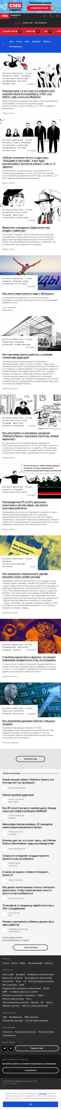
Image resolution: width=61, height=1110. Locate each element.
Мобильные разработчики (41, 974)
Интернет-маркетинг (13, 73)
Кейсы (16, 76)
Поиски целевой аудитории (18, 795)
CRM (21, 985)
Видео (41, 995)
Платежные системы (12, 1021)
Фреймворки (15, 1017)
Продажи (25, 76)
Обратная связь (46, 1032)
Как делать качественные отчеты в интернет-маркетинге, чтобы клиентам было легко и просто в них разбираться (29, 890)
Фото (28, 999)
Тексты (49, 1002)
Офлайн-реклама (11, 1006)
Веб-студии (8, 974)
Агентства (28, 23)
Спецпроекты (9, 1035)
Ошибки (17, 650)
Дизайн (34, 1002)
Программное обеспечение (38, 978)
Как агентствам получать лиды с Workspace (28, 293)
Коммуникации (22, 345)
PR (42, 1002)
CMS (4, 1017)
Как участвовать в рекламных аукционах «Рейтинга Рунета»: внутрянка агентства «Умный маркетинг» (30, 436)
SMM (4, 992)
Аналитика (7, 345)
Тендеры (6, 281)
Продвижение (9, 81)
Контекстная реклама (13, 564)
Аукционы (18, 426)
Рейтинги (7, 76)
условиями (42, 1093)
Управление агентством (14, 212)
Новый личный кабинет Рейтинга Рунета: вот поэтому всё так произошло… (28, 781)
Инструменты (41, 23)
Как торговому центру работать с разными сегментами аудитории (27, 356)
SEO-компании (9, 985)
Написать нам (37, 1048)
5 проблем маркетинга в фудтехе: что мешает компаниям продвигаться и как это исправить (29, 658)
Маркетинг (18, 215)
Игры (18, 981)
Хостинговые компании (36, 1021)
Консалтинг (8, 981)
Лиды (25, 281)
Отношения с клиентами (15, 79)
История (22, 81)
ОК (30, 1104)
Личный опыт (9, 84)
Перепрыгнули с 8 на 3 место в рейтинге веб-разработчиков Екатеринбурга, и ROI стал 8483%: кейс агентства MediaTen (28, 94)
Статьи (5, 963)
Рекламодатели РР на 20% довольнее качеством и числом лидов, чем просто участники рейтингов (25, 505)
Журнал (17, 23)
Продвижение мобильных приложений (21, 988)
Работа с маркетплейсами (35, 1006)
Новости (49, 963)
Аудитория (7, 342)
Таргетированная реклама (15, 1002)
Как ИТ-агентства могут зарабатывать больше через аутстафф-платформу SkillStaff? (29, 809)
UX (24, 981)
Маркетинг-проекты (12, 978)
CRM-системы (31, 1017)
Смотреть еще (30, 759)
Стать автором (30, 947)
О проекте (7, 1032)
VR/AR (46, 988)
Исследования (35, 963)
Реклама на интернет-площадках (19, 995)
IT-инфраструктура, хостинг (23, 992)
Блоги (14, 963)
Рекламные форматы (25, 1032)
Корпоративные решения (41, 981)
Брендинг (21, 974)
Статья (28, 73)
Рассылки (7, 566)
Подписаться (30, 1070)
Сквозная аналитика (13, 711)
